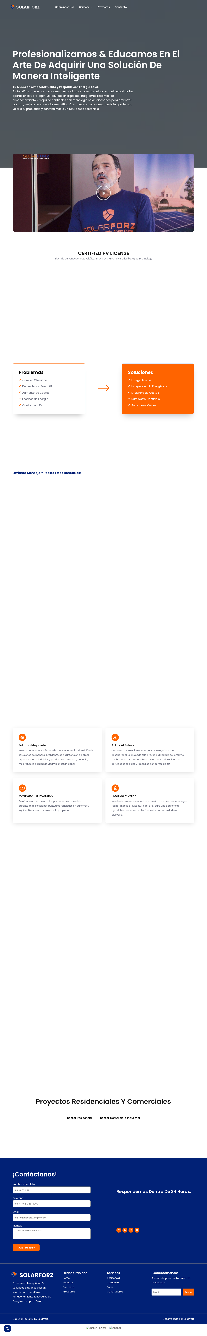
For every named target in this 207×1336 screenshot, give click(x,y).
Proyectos (103, 7)
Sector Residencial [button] (79, 1118)
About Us (68, 1282)
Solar (110, 1287)
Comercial (113, 1282)
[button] (103, 192)
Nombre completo (24, 1184)
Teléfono (18, 1198)
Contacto (121, 7)
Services (84, 7)
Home (66, 1278)
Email (16, 1212)
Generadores (115, 1291)
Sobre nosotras (64, 7)
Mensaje (17, 1225)
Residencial (113, 1278)
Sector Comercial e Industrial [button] (120, 1118)
